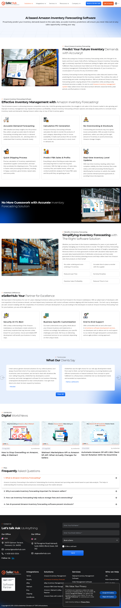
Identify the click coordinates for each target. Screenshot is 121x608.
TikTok (28, 576)
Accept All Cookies (108, 593)
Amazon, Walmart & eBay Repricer (53, 591)
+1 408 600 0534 (12, 553)
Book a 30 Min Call (93, 3)
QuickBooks (30, 597)
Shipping (29, 593)
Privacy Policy (85, 602)
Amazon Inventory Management (55, 576)
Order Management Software (82, 582)
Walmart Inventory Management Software (83, 577)
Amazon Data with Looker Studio (55, 596)
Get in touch (108, 3)
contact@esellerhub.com (15, 549)
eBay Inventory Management (54, 583)
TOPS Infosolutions (41, 605)
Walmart (29, 586)
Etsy (27, 590)
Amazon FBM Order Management (55, 586)
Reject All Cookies (108, 597)
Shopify (29, 579)
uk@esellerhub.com (42, 553)
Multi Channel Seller (112, 579)
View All (60, 394)
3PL (106, 576)
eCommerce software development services (100, 328)
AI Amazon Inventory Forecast (54, 579)
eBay (28, 583)
